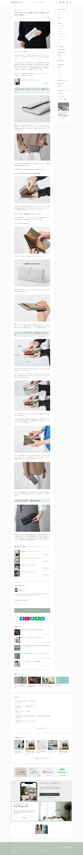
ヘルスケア (60, 31)
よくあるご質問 (40, 2)
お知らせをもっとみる (41, 728)
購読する (25, 818)
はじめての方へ (33, 2)
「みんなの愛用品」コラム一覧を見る (32, 610)
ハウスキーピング (61, 36)
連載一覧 (59, 86)
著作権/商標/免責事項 (14, 852)
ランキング (60, 73)
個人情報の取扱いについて (27, 850)
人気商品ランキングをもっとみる (41, 758)
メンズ (59, 15)
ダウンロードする (49, 794)
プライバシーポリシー (18, 850)
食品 (59, 42)
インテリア (60, 17)
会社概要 (48, 850)
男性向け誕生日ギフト (62, 52)
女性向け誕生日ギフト (62, 49)
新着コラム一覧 (61, 83)
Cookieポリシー (35, 850)
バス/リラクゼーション (62, 34)
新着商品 (59, 67)
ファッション (60, 12)
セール (59, 70)
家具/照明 (60, 23)
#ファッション (17, 603)
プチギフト (60, 57)
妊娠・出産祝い (61, 60)
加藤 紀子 (21, 590)
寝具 (59, 20)
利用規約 (12, 850)
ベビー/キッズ (60, 39)
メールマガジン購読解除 (62, 98)
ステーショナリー (61, 28)
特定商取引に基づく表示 (42, 850)
